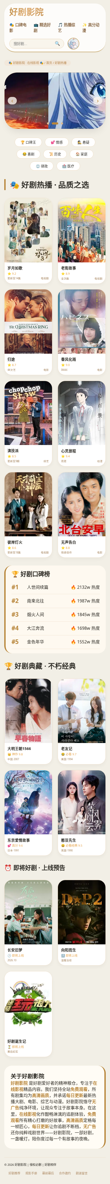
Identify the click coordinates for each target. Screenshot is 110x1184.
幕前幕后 (48, 1173)
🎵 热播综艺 (66, 27)
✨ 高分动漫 (90, 27)
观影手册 (31, 1173)
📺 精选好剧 (42, 27)
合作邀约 (65, 1173)
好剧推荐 (14, 1173)
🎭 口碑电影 (17, 27)
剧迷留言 (82, 1173)
